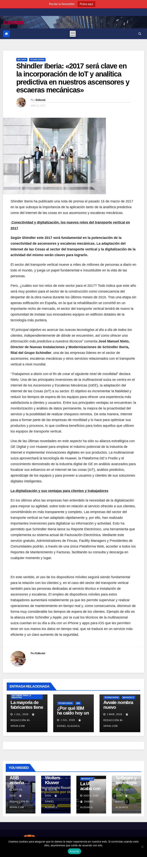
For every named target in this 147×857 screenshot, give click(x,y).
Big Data (21, 59)
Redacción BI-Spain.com (20, 723)
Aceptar (74, 851)
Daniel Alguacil (51, 804)
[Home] (6, 33)
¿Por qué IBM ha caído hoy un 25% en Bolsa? (73, 713)
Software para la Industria (21, 696)
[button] (140, 34)
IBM (78, 703)
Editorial (40, 99)
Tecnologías (37, 59)
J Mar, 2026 (114, 714)
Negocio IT (128, 697)
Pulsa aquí (86, 4)
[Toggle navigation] (72, 34)
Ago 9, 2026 (91, 795)
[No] (142, 847)
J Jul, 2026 (21, 714)
